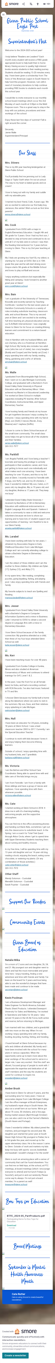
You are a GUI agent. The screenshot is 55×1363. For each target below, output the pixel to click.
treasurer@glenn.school (16, 1184)
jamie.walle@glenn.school (17, 443)
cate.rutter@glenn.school (16, 865)
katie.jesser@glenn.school (17, 645)
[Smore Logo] (12, 4)
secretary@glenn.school (16, 989)
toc (3, 14)
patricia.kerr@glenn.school (17, 710)
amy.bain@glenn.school (16, 362)
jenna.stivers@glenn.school (17, 214)
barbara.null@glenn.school (17, 757)
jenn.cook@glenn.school (16, 286)
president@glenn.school (16, 1078)
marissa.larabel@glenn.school (19, 597)
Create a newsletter (15, 1355)
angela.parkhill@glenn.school (18, 528)
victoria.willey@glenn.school (18, 795)
